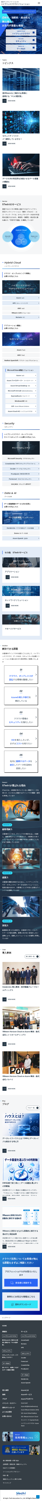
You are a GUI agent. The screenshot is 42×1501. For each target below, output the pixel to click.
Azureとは (25, 1390)
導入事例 (5, 1390)
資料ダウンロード (8, 1407)
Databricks (20, 528)
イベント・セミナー (9, 1403)
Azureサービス (26, 1394)
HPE (20, 303)
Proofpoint (20, 474)
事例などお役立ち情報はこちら (21, 1300)
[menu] (39, 3)
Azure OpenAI (20, 538)
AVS (20, 406)
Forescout (20, 479)
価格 (3, 1394)
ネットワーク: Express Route (29, 1420)
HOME (4, 1325)
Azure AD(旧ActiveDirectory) (29, 1406)
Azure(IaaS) (25, 1340)
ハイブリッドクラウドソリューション (15, 3)
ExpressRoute (20, 396)
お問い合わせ (7, 1416)
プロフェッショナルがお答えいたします (21, 1277)
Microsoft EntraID (20, 391)
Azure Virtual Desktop (20, 385)
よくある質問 (7, 1412)
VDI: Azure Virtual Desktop (29, 1413)
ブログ (4, 1399)
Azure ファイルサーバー (20, 380)
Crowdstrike (20, 463)
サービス (24, 1331)
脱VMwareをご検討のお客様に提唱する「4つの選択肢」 (10, 1342)
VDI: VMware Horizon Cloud (29, 1416)
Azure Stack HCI (20, 411)
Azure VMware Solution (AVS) (30, 1410)
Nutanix (20, 317)
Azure (20, 298)
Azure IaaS (24, 1403)
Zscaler (20, 469)
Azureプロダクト (27, 1399)
